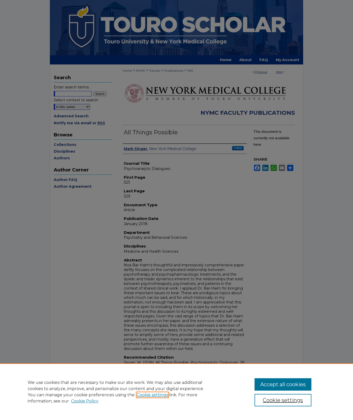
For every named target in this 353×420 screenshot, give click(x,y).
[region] (176, 391)
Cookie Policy (84, 401)
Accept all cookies (283, 384)
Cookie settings (152, 394)
